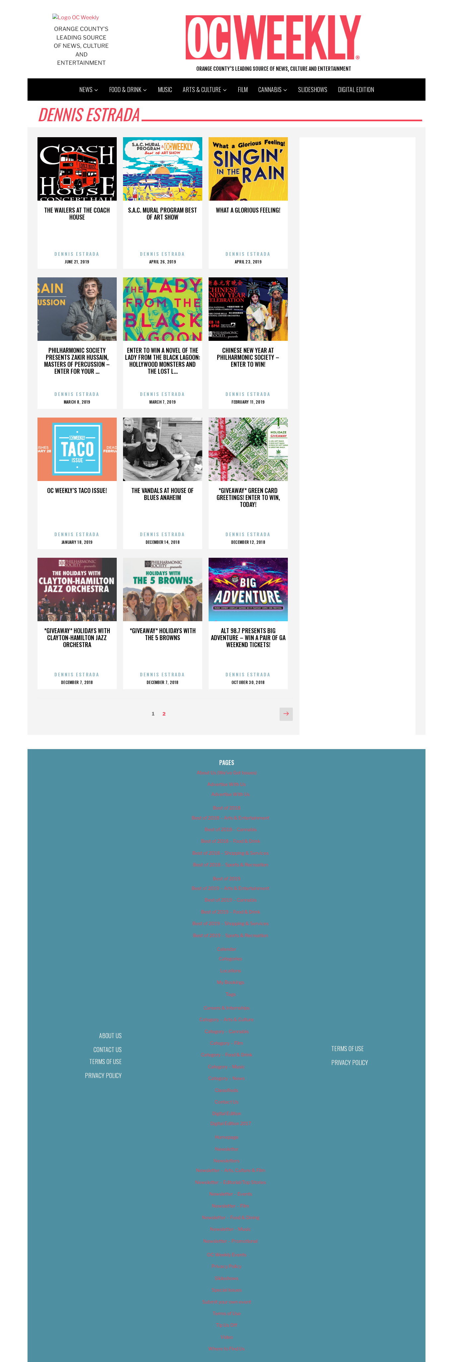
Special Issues (227, 1290)
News (86, 89)
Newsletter (226, 1149)
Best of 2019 (226, 878)
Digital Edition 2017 (230, 1123)
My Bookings (230, 982)
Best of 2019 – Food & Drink (230, 912)
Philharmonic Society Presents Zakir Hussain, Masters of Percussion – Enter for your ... (77, 360)
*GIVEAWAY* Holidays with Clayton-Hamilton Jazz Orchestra (77, 637)
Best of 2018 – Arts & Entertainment (230, 818)
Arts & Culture (202, 89)
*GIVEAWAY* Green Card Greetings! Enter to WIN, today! (248, 497)
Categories (230, 958)
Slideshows (312, 89)
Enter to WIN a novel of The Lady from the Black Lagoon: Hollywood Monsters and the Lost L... (162, 360)
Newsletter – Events (230, 1194)
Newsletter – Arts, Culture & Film (230, 1170)
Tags (231, 994)
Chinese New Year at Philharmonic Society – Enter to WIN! (248, 357)
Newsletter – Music (230, 1229)
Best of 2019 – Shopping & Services (230, 923)
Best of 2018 (226, 808)
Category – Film (226, 1043)
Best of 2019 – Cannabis (231, 900)
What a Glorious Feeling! (248, 210)
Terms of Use (105, 1061)
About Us (110, 1035)
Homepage (226, 1137)
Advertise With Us (226, 784)
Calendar (226, 949)
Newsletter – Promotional (230, 1241)
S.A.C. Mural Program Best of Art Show (162, 213)
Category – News (226, 1078)
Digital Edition (356, 89)
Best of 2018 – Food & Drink (230, 841)
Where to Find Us (226, 1348)
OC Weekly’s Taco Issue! (77, 490)
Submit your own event (226, 1302)
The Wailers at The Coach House (77, 213)
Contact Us (108, 1049)
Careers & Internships (227, 1008)
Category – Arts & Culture (226, 1019)
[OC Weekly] (75, 17)
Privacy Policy (103, 1075)
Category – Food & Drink (226, 1054)
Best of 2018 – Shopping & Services (230, 853)
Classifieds (226, 1090)
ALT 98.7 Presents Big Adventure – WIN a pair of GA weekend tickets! (248, 637)
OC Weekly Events (226, 1254)
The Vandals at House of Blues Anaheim (162, 494)
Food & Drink (125, 89)
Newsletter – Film (230, 1206)
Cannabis (270, 89)
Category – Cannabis (227, 1031)
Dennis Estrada (76, 253)
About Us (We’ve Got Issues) (227, 772)
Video (227, 1337)
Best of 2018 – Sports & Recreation (230, 864)
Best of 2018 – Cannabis (231, 829)
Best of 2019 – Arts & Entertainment (230, 888)
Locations (230, 970)
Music (165, 89)
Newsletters (226, 1160)
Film (243, 89)
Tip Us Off (226, 1325)
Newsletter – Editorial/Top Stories (230, 1182)
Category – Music (226, 1066)
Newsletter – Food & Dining (230, 1217)
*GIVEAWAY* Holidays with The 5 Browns (163, 634)
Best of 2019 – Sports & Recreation (230, 935)
